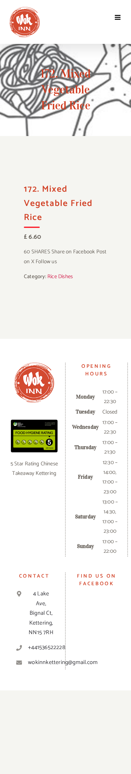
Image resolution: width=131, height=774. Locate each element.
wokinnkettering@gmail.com (41, 662)
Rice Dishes (60, 276)
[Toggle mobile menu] (118, 17)
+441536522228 (41, 647)
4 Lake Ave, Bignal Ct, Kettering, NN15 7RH (41, 613)
